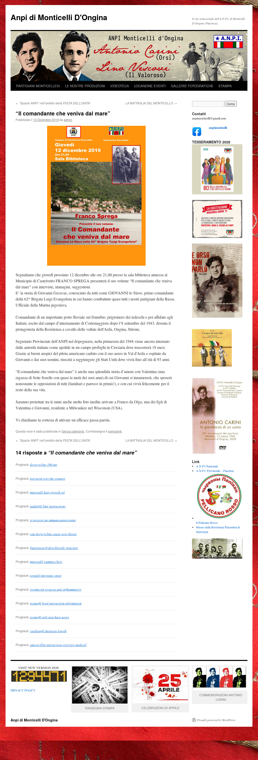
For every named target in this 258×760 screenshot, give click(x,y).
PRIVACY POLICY (23, 690)
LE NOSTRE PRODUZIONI (85, 85)
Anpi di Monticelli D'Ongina (59, 17)
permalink (115, 431)
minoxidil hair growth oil (47, 492)
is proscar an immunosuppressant (53, 520)
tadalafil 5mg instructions (48, 506)
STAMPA (225, 85)
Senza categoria (73, 431)
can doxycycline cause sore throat (53, 534)
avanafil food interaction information (56, 603)
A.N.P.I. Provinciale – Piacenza (215, 471)
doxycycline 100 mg (43, 464)
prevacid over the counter (47, 478)
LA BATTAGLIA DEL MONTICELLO (151, 103)
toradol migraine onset (45, 575)
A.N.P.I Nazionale (207, 466)
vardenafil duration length (48, 631)
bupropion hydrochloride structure (54, 547)
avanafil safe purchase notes (49, 617)
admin (68, 119)
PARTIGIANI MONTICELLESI (38, 85)
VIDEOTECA (119, 85)
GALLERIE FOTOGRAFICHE (192, 85)
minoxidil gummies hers (46, 561)
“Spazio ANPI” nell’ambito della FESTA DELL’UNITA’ (53, 103)
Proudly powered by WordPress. (216, 720)
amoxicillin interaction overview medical (58, 645)
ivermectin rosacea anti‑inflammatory (55, 589)
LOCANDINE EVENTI (150, 85)
